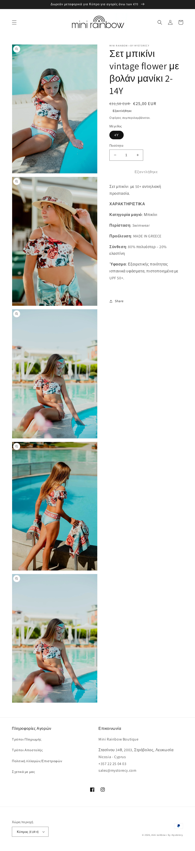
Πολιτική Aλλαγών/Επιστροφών (37, 761)
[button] (14, 22)
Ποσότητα (116, 146)
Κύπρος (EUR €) (28, 832)
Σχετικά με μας (23, 772)
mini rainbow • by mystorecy (167, 834)
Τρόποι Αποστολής (27, 750)
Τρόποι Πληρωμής (27, 739)
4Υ (116, 135)
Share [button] (119, 301)
